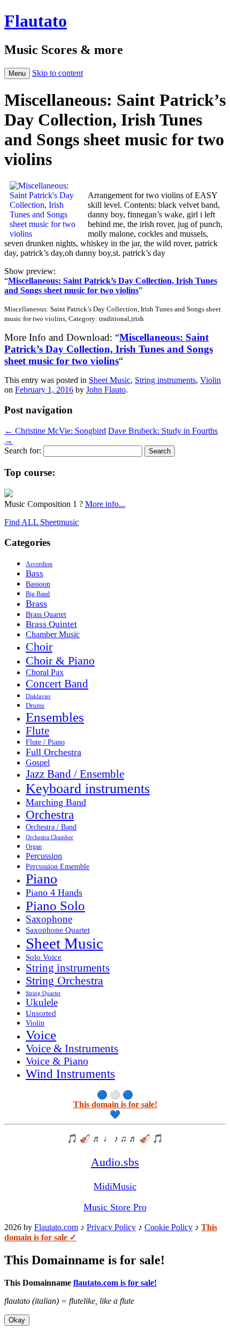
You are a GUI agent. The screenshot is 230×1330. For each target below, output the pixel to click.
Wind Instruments (70, 1074)
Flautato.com (56, 1227)
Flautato (35, 20)
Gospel (38, 762)
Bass (34, 573)
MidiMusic (115, 1186)
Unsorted (41, 1013)
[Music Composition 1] (8, 494)
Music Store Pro (115, 1207)
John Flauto (106, 389)
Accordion (39, 564)
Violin (210, 380)
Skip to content (57, 72)
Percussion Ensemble (57, 867)
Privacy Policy (111, 1227)
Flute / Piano (45, 742)
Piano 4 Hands (54, 892)
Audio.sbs (115, 1162)
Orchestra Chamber (49, 837)
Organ (34, 846)
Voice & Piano (57, 1061)
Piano (41, 879)
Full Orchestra (53, 752)
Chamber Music (53, 634)
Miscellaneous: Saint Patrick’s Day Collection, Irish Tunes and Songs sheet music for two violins (110, 285)
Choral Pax (45, 672)
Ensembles (55, 717)
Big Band (38, 594)
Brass (36, 603)
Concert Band (57, 683)
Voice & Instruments (72, 1048)
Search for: (22, 450)
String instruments (165, 380)
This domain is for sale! (115, 1104)
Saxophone (49, 919)
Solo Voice (44, 957)
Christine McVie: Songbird (55, 430)
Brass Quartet (46, 615)
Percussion (44, 856)
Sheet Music (110, 380)
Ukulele (42, 1002)
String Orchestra (64, 980)
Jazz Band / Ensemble (75, 774)
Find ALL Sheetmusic (41, 522)
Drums (35, 705)
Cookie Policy (168, 1227)
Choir (39, 646)
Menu (17, 73)
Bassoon (38, 584)
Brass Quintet (51, 624)
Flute (37, 731)
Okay (17, 1320)
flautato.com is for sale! (115, 1282)
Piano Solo (55, 905)
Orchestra (50, 815)
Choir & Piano (60, 660)
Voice (41, 1035)
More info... (105, 503)
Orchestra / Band (51, 827)
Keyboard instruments (88, 788)
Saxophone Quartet (58, 930)
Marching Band (56, 802)
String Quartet (43, 993)
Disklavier (38, 696)
